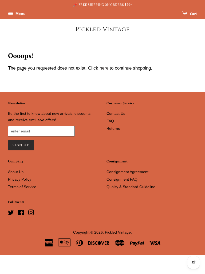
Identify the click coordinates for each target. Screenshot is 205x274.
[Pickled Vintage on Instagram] (31, 213)
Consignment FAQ (122, 179)
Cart (193, 14)
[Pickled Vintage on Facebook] (21, 213)
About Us (15, 172)
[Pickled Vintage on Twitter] (11, 213)
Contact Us (116, 113)
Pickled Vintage (118, 232)
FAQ (110, 121)
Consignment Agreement (127, 172)
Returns (113, 128)
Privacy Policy (19, 179)
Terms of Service (22, 187)
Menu (20, 14)
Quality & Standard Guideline (131, 187)
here (104, 68)
